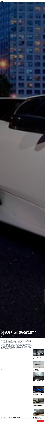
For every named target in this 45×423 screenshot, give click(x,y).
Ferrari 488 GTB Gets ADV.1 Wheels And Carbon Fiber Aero (38, 380)
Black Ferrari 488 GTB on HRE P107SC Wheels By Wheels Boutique (38, 417)
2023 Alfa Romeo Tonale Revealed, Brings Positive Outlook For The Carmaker (38, 394)
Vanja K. (3, 336)
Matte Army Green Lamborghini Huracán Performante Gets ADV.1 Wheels (38, 405)
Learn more (16, 421)
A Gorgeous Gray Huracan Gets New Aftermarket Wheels (38, 369)
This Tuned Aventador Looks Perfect (37, 357)
